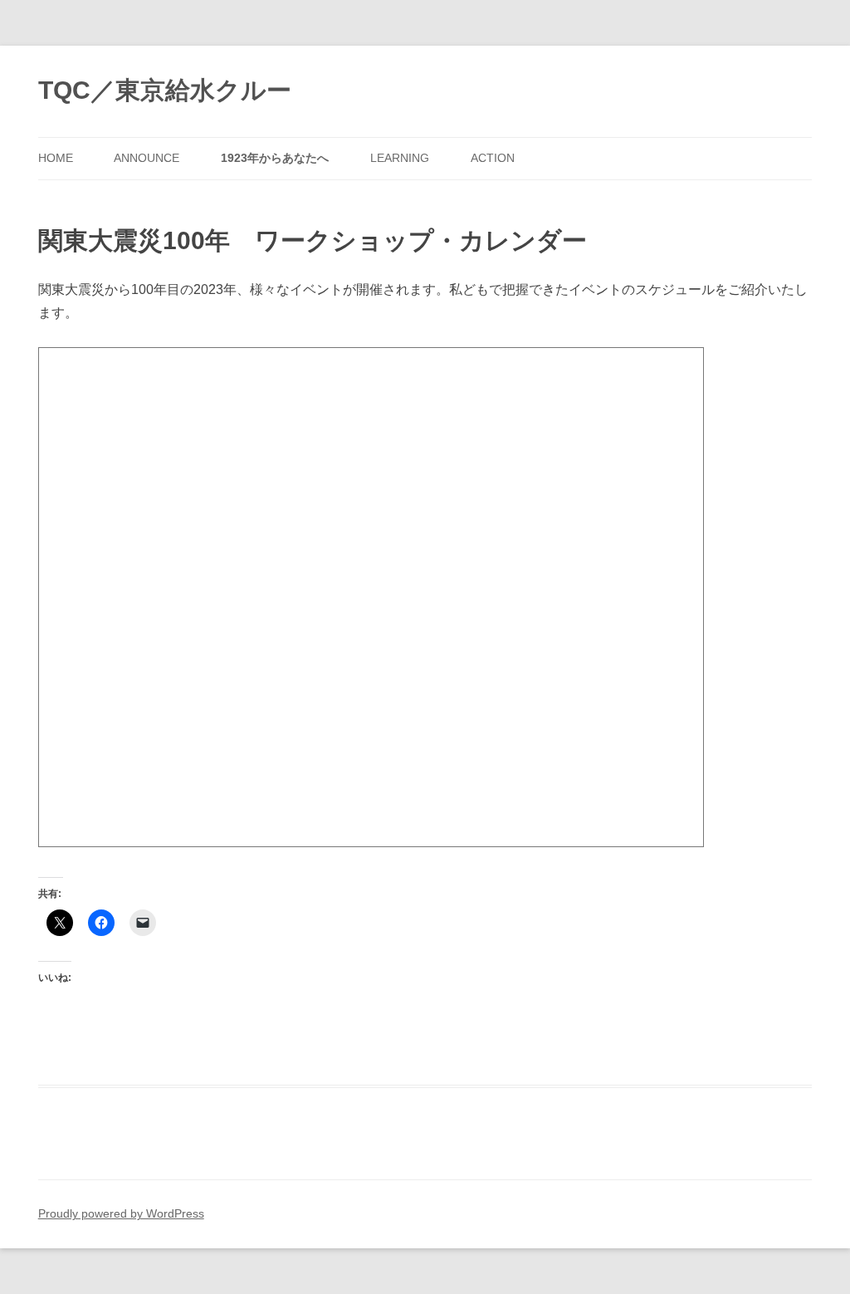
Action (493, 158)
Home (55, 158)
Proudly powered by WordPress (121, 1214)
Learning (399, 158)
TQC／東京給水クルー (164, 90)
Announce (146, 158)
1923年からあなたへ (275, 158)
